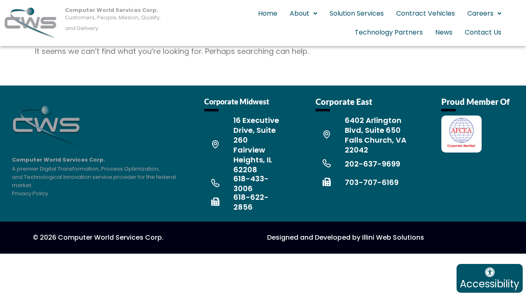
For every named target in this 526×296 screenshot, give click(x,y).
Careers (480, 13)
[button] (303, 13)
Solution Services (357, 13)
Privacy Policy (30, 193)
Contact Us (483, 32)
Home (267, 13)
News (443, 32)
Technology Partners (389, 32)
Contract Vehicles (425, 13)
